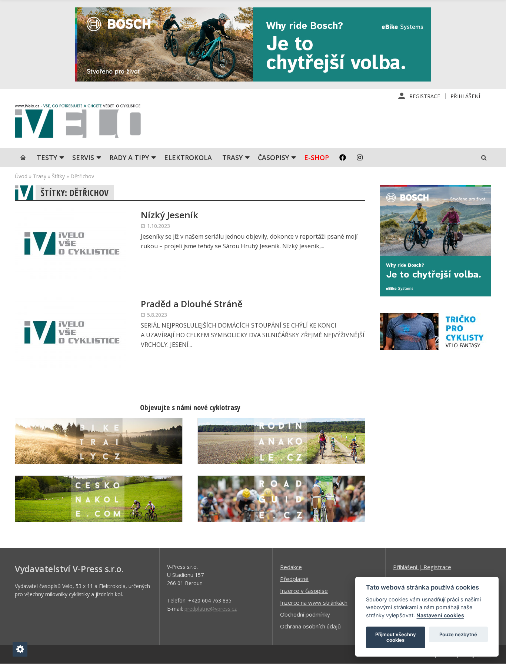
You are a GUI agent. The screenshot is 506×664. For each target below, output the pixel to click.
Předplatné (294, 578)
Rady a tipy (129, 157)
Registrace (424, 96)
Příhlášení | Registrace (422, 567)
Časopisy (273, 157)
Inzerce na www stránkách (313, 602)
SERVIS (83, 157)
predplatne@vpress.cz (210, 608)
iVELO (78, 123)
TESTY (47, 157)
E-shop (316, 157)
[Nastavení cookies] (20, 649)
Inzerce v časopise (304, 590)
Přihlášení (465, 96)
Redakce (291, 567)
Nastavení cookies (440, 615)
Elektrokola (188, 157)
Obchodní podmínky (305, 614)
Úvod (21, 176)
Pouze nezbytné (458, 634)
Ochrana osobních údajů (310, 626)
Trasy (232, 157)
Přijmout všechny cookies (395, 637)
